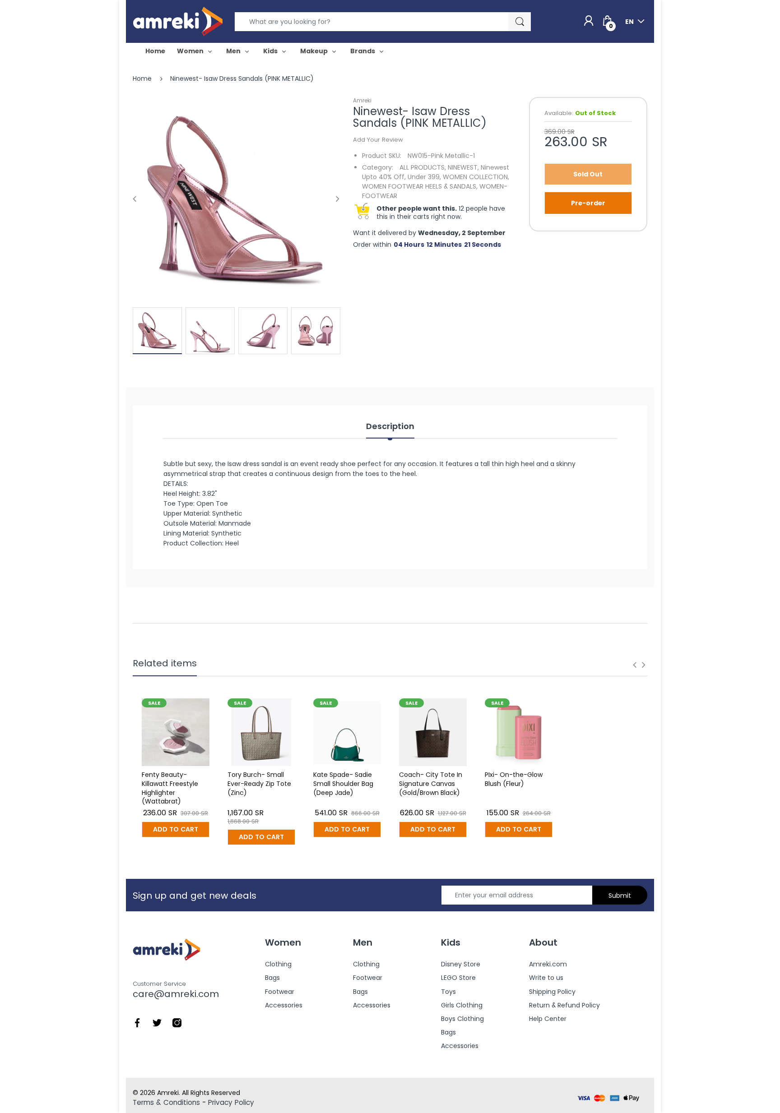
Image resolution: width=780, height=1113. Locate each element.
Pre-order (588, 203)
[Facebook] (137, 1022)
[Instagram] (176, 1022)
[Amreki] (178, 21)
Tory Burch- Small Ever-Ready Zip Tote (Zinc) (259, 783)
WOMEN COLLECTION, (476, 176)
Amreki (362, 100)
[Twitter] (157, 1022)
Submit (619, 895)
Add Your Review (378, 139)
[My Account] (589, 21)
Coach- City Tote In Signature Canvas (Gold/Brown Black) (430, 783)
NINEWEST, (463, 167)
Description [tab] (390, 426)
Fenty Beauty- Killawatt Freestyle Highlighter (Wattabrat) (170, 788)
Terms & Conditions (166, 1102)
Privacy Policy (231, 1102)
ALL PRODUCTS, (422, 167)
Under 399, (424, 176)
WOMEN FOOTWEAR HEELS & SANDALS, (420, 186)
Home (142, 78)
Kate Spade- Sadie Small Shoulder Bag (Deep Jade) (343, 783)
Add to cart (175, 829)
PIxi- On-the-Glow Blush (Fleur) (514, 779)
